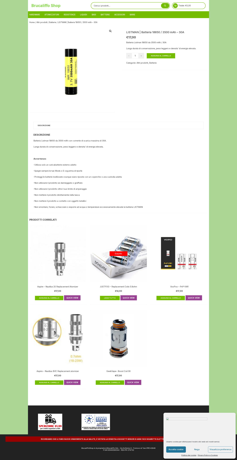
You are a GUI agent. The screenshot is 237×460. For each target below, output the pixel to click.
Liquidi (83, 14)
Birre (132, 14)
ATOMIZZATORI (52, 14)
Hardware (34, 14)
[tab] (44, 125)
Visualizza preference (220, 449)
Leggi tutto (110, 298)
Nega (197, 449)
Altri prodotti (41, 22)
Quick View (72, 298)
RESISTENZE (69, 14)
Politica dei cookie (188, 455)
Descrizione (44, 125)
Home (32, 22)
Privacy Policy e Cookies (208, 455)
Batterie (105, 14)
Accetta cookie (176, 449)
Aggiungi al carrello (161, 56)
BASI (94, 14)
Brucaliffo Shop (45, 5)
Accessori (119, 14)
